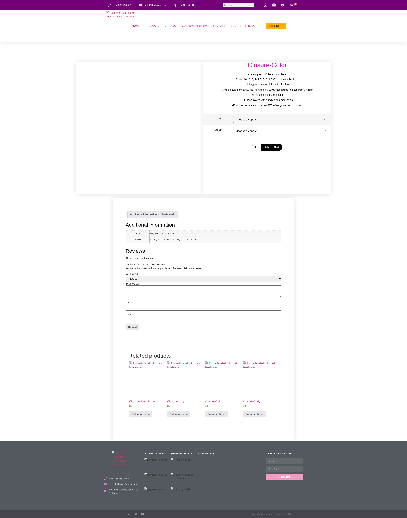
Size (218, 118)
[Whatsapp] (128, 514)
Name (129, 302)
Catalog (171, 25)
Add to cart (272, 147)
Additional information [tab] (143, 214)
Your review (133, 283)
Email (129, 314)
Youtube (219, 25)
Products (152, 25)
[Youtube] (142, 514)
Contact (237, 25)
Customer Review (194, 25)
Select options (141, 414)
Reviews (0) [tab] (168, 214)
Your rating (132, 274)
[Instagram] (135, 514)
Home (136, 25)
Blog (251, 25)
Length (218, 130)
